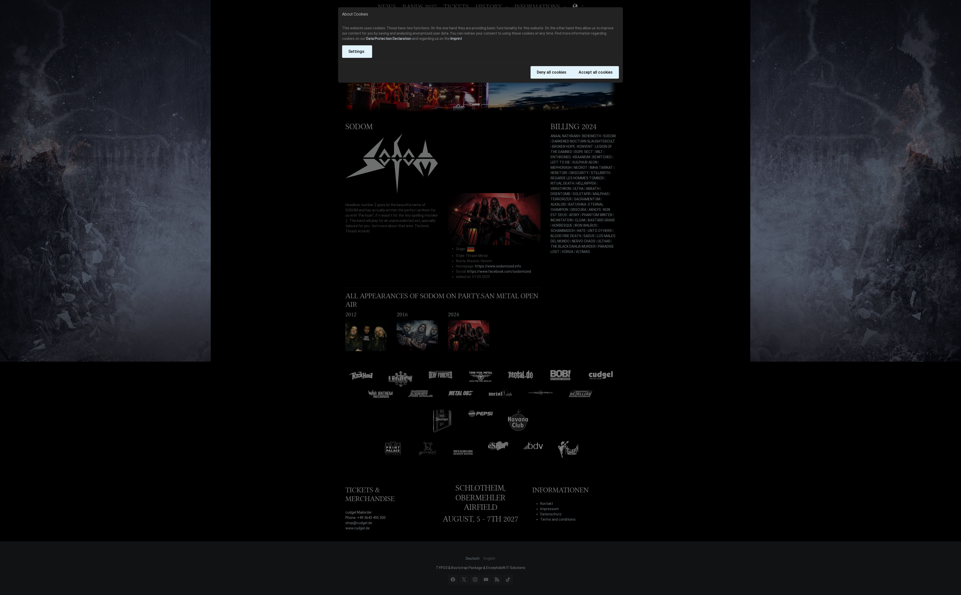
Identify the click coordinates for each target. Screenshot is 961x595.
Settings (356, 51)
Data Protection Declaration (388, 39)
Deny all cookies (551, 72)
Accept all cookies (596, 72)
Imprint (456, 39)
